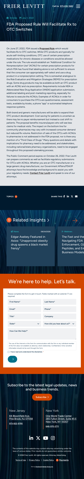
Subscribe (41, 397)
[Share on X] (72, 196)
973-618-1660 (66, 6)
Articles (13, 18)
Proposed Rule (47, 48)
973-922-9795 (16, 423)
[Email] (76, 196)
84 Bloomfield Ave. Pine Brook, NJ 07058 (21, 417)
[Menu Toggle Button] (78, 6)
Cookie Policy (48, 460)
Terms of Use (21, 460)
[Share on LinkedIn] (68, 196)
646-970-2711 (52, 426)
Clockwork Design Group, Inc (44, 466)
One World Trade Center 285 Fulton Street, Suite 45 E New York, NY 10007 (61, 418)
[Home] (24, 6)
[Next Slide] (75, 220)
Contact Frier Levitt (40, 173)
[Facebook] (64, 196)
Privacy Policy (34, 460)
